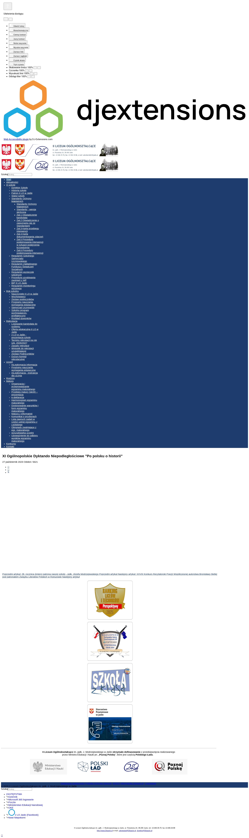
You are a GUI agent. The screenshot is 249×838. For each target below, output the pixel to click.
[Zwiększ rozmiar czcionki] (30, 70)
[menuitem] (8, 179)
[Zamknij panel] (11, 19)
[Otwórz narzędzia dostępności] (8, 6)
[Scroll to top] (2, 835)
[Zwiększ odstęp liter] (33, 76)
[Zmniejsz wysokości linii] (31, 73)
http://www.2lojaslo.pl (105, 831)
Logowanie (150, 783)
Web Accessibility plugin (16, 139)
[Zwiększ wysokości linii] (35, 73)
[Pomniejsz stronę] (35, 67)
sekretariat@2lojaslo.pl (127, 831)
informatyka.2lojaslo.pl (132, 783)
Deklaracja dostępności (73, 783)
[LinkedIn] (8, 469)
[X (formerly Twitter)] (8, 472)
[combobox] (20, 174)
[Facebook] (8, 467)
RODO (116, 783)
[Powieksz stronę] (39, 67)
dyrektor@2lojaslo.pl (144, 831)
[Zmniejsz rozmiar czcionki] (26, 70)
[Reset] (6, 19)
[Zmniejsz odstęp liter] (29, 76)
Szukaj (4, 174)
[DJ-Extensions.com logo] (124, 136)
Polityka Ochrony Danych (98, 783)
